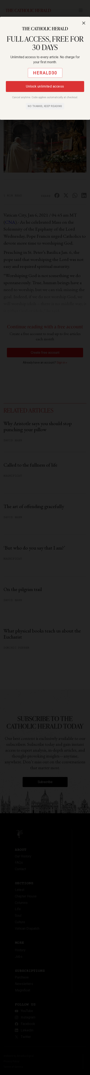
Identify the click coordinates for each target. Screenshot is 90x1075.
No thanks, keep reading (45, 106)
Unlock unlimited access (45, 86)
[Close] (84, 23)
